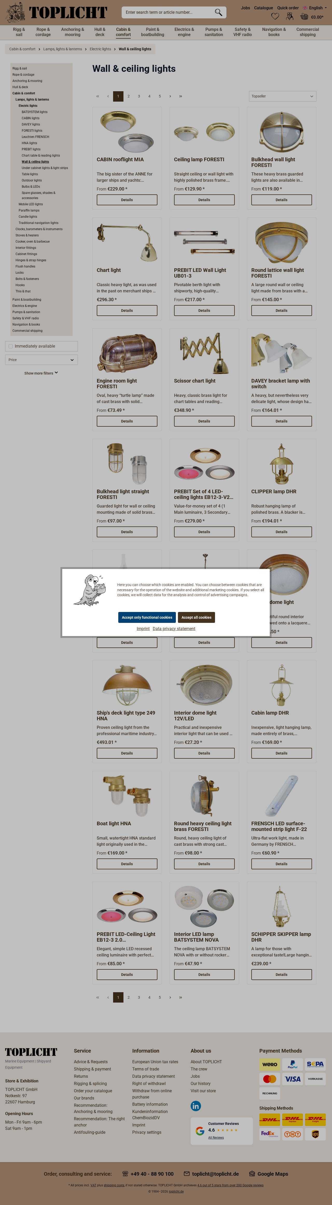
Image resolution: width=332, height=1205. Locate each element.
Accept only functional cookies (147, 617)
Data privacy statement (174, 628)
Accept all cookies (196, 617)
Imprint (143, 628)
